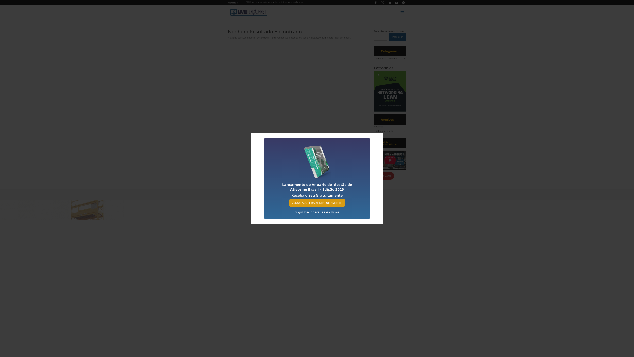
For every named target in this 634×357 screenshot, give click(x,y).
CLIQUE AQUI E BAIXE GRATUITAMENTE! (317, 203)
